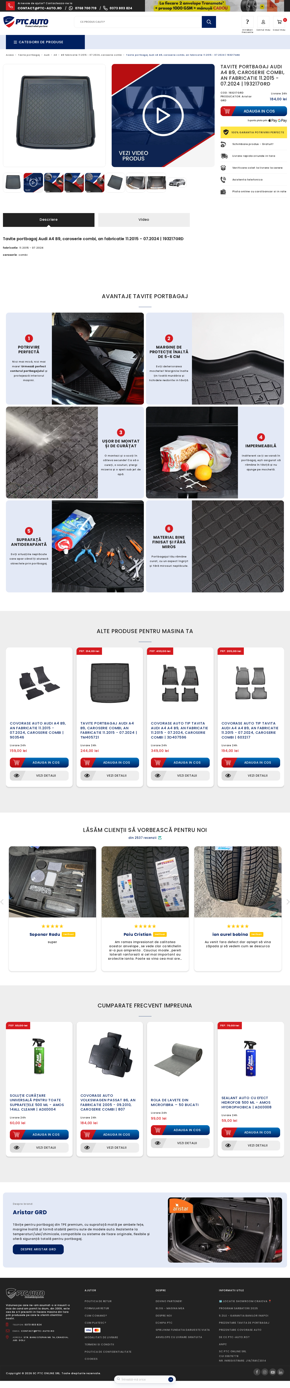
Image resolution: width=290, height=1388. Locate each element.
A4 (55, 55)
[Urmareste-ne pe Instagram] (264, 1371)
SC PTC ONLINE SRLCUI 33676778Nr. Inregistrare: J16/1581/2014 (242, 1356)
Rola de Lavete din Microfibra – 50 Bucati (175, 1102)
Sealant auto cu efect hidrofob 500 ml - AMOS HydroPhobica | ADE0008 (247, 1102)
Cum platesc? (95, 1323)
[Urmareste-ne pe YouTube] (272, 1371)
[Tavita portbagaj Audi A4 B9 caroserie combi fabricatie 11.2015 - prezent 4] (13, 182)
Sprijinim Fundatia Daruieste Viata (183, 1330)
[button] (3, 902)
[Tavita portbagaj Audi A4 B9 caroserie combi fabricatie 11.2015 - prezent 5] (177, 182)
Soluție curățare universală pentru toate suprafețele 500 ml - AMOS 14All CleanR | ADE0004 (37, 1102)
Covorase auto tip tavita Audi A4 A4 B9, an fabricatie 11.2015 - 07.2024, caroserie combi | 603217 (250, 730)
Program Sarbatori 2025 (238, 1308)
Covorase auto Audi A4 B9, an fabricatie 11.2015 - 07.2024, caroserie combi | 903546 (38, 730)
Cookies (91, 1359)
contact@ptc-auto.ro (40, 8)
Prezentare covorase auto (240, 1330)
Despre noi (164, 1316)
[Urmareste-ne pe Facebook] (257, 1371)
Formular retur (97, 1308)
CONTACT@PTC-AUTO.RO (37, 1331)
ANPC (223, 1344)
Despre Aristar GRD (38, 1249)
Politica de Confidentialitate (108, 1352)
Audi (47, 55)
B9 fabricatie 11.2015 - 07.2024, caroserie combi (91, 55)
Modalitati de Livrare (101, 1337)
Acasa (10, 55)
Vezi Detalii (46, 775)
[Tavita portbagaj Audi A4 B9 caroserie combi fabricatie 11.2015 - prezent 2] (156, 182)
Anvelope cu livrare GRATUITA (179, 1337)
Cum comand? (96, 1316)
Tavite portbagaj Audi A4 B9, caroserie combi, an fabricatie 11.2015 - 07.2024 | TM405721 (108, 730)
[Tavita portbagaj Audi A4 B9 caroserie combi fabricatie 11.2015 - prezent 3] (115, 182)
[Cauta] (209, 22)
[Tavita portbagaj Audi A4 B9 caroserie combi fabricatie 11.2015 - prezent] (136, 182)
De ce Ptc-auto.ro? (234, 1337)
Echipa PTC (164, 1323)
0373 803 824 (121, 8)
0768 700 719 (86, 8)
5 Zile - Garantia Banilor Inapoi (243, 1316)
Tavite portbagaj (29, 55)
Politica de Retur (98, 1301)
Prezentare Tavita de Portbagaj (244, 1323)
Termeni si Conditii (99, 1344)
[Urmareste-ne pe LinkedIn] (280, 1371)
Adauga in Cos (46, 762)
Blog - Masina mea (170, 1308)
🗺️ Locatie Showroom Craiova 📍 (245, 1301)
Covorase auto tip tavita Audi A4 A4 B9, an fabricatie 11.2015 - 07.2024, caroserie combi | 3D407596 (179, 730)
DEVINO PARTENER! (169, 1301)
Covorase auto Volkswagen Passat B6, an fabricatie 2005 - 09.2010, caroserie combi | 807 (108, 1102)
